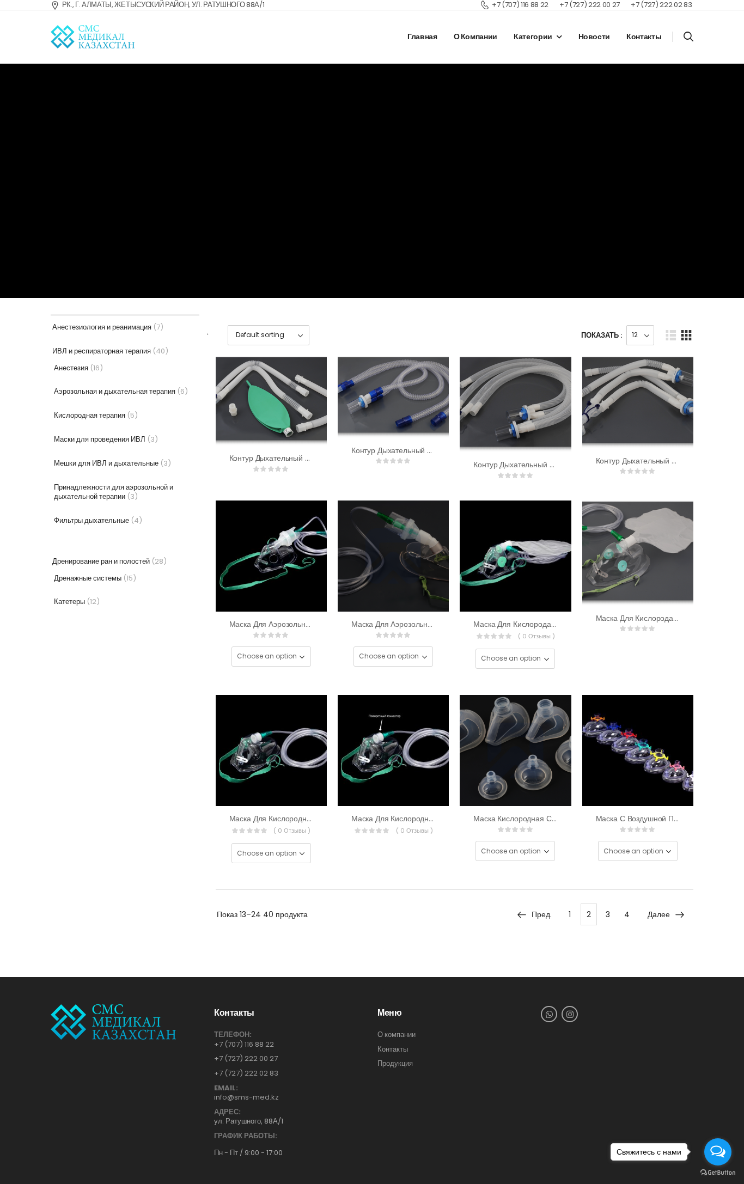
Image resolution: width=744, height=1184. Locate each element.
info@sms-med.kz (246, 1097)
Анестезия (71, 368)
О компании (476, 36)
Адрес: (227, 1112)
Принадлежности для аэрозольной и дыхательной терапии (113, 492)
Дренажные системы (87, 578)
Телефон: (233, 1034)
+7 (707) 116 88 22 (244, 1044)
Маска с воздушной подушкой (650, 818)
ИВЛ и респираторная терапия (101, 351)
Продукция (395, 1063)
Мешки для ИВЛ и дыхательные (106, 463)
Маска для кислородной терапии (288, 818)
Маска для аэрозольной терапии (287, 624)
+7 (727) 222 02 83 (246, 1073)
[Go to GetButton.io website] (717, 1172)
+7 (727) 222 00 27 (246, 1058)
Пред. (542, 914)
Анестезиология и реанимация (101, 327)
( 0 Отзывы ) (536, 636)
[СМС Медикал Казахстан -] (93, 37)
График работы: (245, 1136)
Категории (533, 36)
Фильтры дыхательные (91, 520)
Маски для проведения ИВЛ (99, 439)
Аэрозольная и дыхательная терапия (114, 391)
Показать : (601, 335)
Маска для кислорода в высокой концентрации (557, 624)
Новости (594, 36)
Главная (422, 36)
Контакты (643, 36)
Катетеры (69, 601)
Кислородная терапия (89, 415)
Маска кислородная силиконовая (533, 818)
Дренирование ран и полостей (101, 561)
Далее (659, 914)
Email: (226, 1088)
